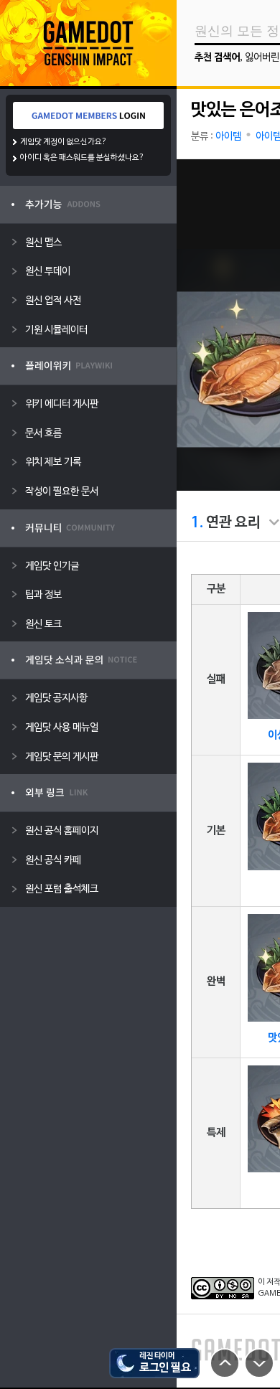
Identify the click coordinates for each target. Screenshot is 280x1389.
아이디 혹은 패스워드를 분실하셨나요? (82, 158)
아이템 (228, 136)
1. (197, 523)
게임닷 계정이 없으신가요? (63, 142)
